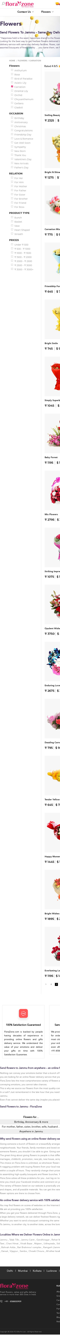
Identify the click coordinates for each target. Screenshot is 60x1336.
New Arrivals (21, 163)
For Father (20, 190)
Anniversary (21, 122)
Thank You (20, 155)
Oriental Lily (21, 91)
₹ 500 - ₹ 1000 (22, 248)
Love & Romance (23, 138)
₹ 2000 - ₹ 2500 (23, 261)
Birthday (19, 118)
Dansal (4, 1251)
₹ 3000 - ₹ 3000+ (23, 269)
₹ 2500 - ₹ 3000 (23, 265)
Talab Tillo (14, 1239)
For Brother (21, 198)
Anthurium (20, 70)
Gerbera (18, 103)
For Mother (20, 186)
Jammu (4, 1239)
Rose (17, 74)
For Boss (19, 207)
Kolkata (37, 1270)
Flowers (46, 12)
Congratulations (23, 130)
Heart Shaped (22, 230)
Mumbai (23, 1270)
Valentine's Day (23, 159)
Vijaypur (14, 1251)
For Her (18, 178)
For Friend (20, 202)
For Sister (19, 194)
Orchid (18, 95)
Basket (18, 221)
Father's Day (21, 167)
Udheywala (49, 1243)
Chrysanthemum (23, 99)
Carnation (19, 87)
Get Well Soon (22, 142)
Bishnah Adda (8, 1247)
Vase (17, 225)
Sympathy (20, 147)
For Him (19, 182)
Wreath (18, 234)
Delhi (10, 1270)
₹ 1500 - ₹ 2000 (23, 257)
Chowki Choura (37, 1251)
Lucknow (52, 1270)
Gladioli (18, 107)
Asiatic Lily (20, 82)
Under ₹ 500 (21, 244)
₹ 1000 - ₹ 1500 (22, 253)
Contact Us (24, 12)
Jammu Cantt (28, 1239)
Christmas (20, 126)
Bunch (18, 217)
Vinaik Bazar (26, 1243)
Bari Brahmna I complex (29, 1247)
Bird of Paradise (23, 78)
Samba (23, 1251)
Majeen (38, 1243)
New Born (20, 151)
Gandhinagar (43, 1239)
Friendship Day (22, 134)
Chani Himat (12, 1243)
